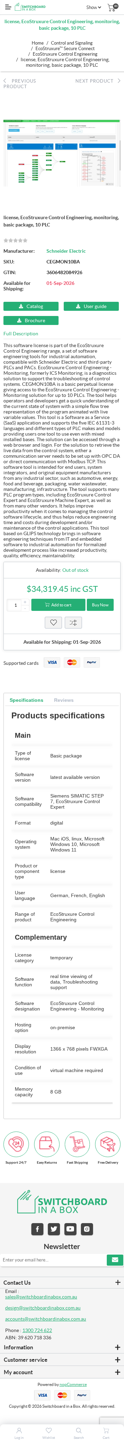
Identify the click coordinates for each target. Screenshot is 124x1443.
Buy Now (100, 605)
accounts (14, 1319)
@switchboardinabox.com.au (55, 1319)
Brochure (35, 320)
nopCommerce (73, 1384)
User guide (95, 306)
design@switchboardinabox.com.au (43, 1308)
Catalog (35, 306)
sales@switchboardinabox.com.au (41, 1297)
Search (79, 1438)
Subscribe (115, 1260)
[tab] (26, 700)
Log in (19, 1438)
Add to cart (61, 605)
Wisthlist (53, 623)
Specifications (26, 700)
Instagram (87, 1229)
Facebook (37, 1229)
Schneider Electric (66, 251)
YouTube (70, 1229)
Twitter (54, 1229)
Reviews (64, 700)
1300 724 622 (37, 1330)
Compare (73, 623)
